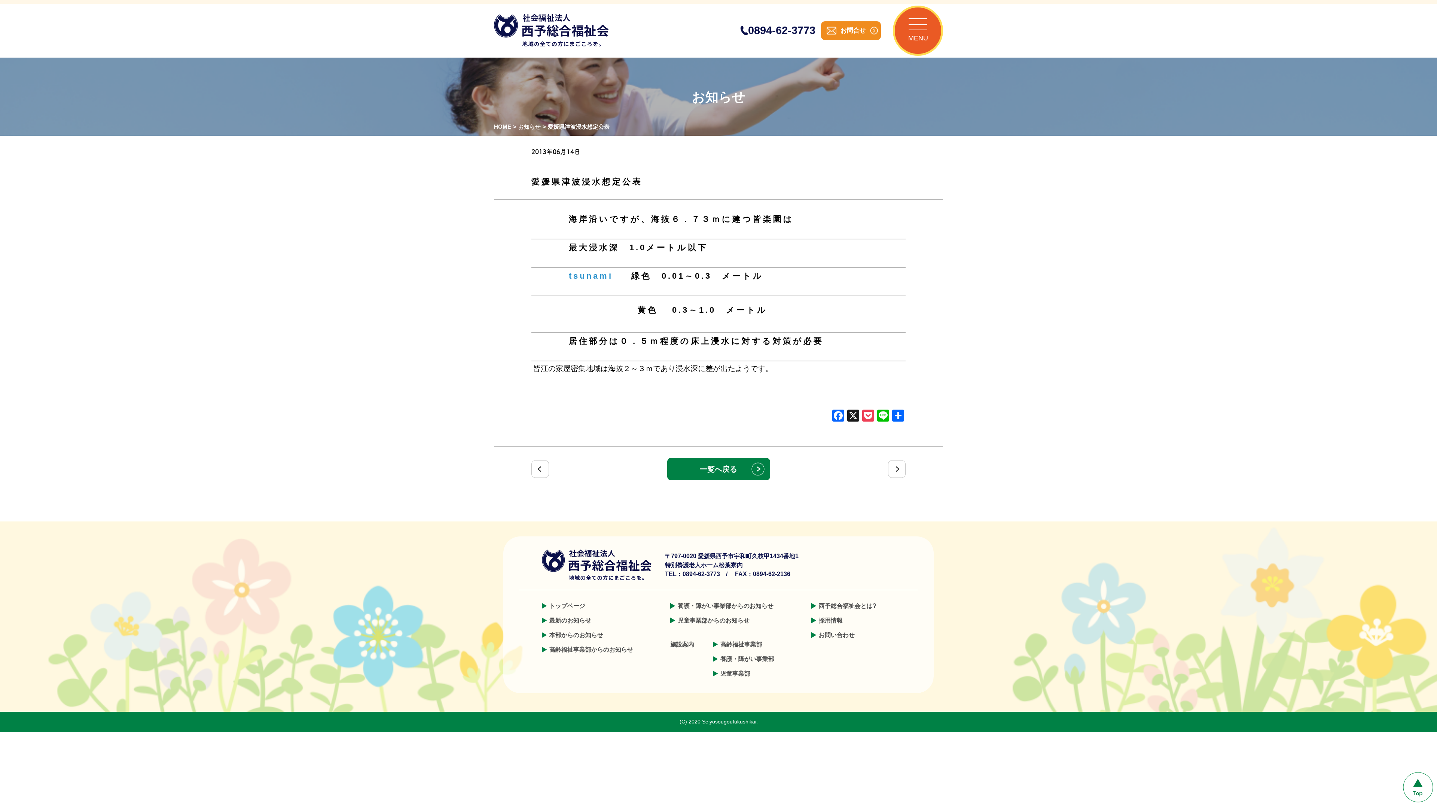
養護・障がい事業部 (747, 659)
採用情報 (831, 620)
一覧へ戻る (718, 469)
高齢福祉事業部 (741, 644)
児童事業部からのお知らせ (714, 620)
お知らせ (529, 126)
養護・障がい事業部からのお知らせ (726, 606)
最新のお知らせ (570, 620)
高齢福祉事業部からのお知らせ (591, 649)
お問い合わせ (837, 635)
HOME (502, 126)
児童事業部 (735, 673)
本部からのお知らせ (576, 635)
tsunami (591, 276)
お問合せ (853, 30)
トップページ (567, 606)
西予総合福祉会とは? (847, 606)
